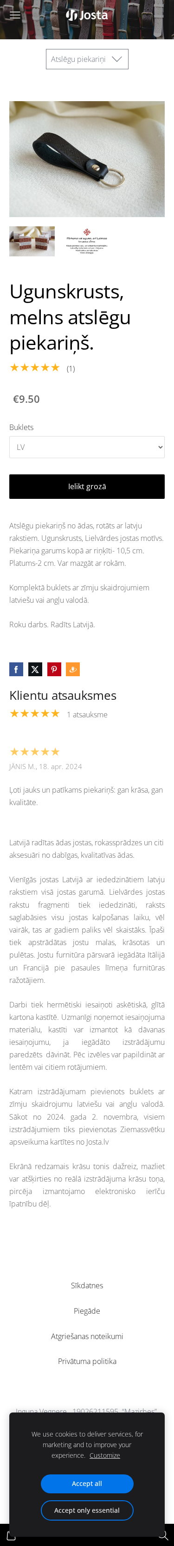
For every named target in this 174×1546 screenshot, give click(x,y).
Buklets (21, 427)
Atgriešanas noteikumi (87, 1336)
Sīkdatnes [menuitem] (87, 1285)
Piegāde (87, 1311)
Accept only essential (87, 1510)
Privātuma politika (87, 1361)
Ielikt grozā (87, 486)
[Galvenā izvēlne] (15, 15)
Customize (105, 1455)
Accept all (87, 1483)
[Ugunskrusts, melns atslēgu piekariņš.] (32, 241)
